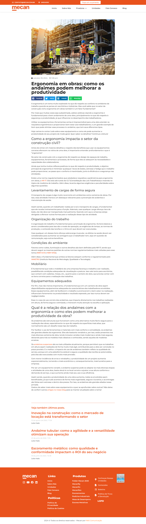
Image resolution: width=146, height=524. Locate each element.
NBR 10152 (51, 253)
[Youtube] (28, 482)
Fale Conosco (111, 8)
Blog (124, 8)
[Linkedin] (36, 482)
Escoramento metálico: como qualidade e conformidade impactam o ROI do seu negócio (68, 450)
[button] (37, 98)
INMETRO (35, 259)
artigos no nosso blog (56, 390)
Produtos (80, 8)
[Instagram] (24, 482)
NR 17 (44, 181)
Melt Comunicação (94, 521)
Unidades (96, 8)
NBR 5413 (41, 253)
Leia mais (35, 423)
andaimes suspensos (43, 344)
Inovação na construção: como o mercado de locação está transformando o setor (67, 414)
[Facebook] (32, 482)
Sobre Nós (66, 8)
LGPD (101, 501)
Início (54, 8)
